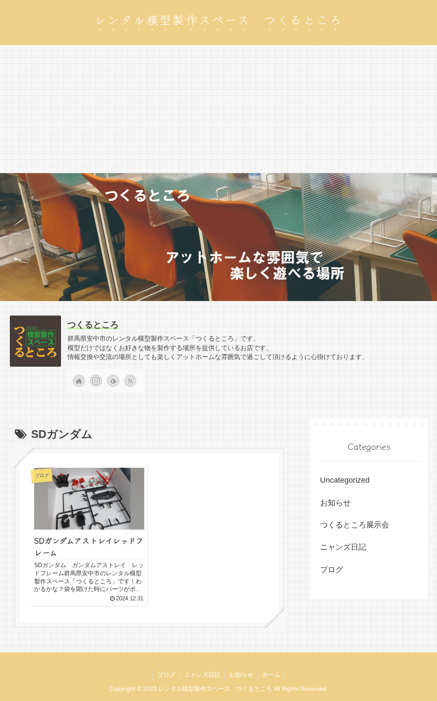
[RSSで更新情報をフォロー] (130, 381)
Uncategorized (345, 480)
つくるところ (93, 324)
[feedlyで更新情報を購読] (113, 381)
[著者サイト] (79, 381)
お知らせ (335, 502)
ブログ (331, 569)
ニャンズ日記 (343, 547)
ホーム (271, 674)
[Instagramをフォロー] (96, 381)
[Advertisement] (218, 109)
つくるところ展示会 (354, 525)
